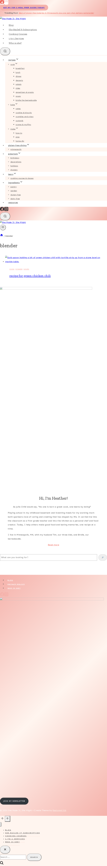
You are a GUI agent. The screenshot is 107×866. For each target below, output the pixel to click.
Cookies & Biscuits (24, 113)
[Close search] (5, 850)
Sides (18, 88)
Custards (19, 121)
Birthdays (14, 158)
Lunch (18, 72)
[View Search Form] (5, 51)
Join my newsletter (14, 801)
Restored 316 (59, 810)
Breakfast (20, 68)
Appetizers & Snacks (25, 92)
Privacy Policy (16, 584)
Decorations (15, 162)
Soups (18, 96)
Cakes (18, 109)
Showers (13, 170)
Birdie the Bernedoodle (26, 100)
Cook (11, 269)
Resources (13, 202)
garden (13, 191)
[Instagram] (6, 3)
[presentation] (56, 260)
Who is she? (15, 43)
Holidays (14, 166)
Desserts (19, 80)
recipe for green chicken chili (30, 276)
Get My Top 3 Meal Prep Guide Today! (24, 7)
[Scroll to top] (2, 819)
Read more (53, 545)
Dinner (18, 76)
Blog (11, 25)
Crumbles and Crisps (24, 117)
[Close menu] (0, 824)
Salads (18, 84)
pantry (13, 187)
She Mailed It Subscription (23, 29)
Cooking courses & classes (22, 178)
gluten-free (15, 195)
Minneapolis (16, 149)
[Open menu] (3, 227)
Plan (18, 137)
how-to (19, 133)
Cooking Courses (18, 34)
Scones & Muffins (23, 125)
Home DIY (20, 141)
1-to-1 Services (16, 38)
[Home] (1, 236)
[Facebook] (2, 3)
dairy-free (15, 199)
